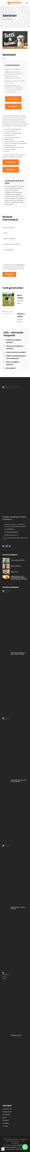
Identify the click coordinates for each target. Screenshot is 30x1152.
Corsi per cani (6, 1109)
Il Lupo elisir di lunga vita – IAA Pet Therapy (18, 780)
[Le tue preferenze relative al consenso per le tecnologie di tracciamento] (2, 1149)
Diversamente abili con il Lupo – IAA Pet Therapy (18, 653)
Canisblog (5, 1123)
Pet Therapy (6, 1115)
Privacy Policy (11, 1149)
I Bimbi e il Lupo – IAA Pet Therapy (18, 908)
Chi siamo (5, 1120)
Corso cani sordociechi (17, 560)
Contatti (5, 1126)
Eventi (4, 1117)
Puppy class (14, 572)
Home (4, 19)
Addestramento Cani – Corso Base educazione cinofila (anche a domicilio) (19, 578)
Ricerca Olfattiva (16, 566)
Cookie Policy (19, 1149)
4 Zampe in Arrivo (16, 1035)
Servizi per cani (7, 1112)
